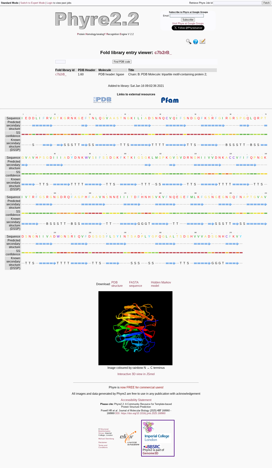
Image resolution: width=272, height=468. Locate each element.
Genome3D (150, 453)
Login (50, 2)
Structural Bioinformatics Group (104, 431)
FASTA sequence (135, 284)
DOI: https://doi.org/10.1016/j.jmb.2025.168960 (140, 413)
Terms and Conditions (103, 446)
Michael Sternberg (106, 439)
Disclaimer (102, 442)
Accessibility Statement (136, 400)
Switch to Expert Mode (32, 2)
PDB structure (117, 284)
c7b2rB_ (60, 74)
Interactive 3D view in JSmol (136, 374)
